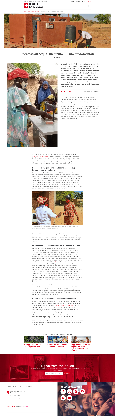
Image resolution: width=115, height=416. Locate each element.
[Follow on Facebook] (63, 391)
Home (25, 11)
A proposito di (70, 6)
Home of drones (18, 387)
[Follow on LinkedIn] (69, 398)
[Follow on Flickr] (63, 398)
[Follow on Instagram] (76, 391)
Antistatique (25, 406)
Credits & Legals (11, 406)
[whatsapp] (70, 92)
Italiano (89, 1)
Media (79, 6)
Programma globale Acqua (40, 156)
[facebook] (62, 92)
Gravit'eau (56, 262)
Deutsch (84, 1)
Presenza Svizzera (11, 404)
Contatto (29, 387)
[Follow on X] (69, 391)
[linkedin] (64, 92)
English (72, 1)
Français (78, 1)
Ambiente (37, 11)
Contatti (84, 6)
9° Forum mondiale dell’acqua (64, 305)
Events (62, 6)
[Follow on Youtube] (82, 391)
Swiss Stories (54, 6)
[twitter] (67, 92)
